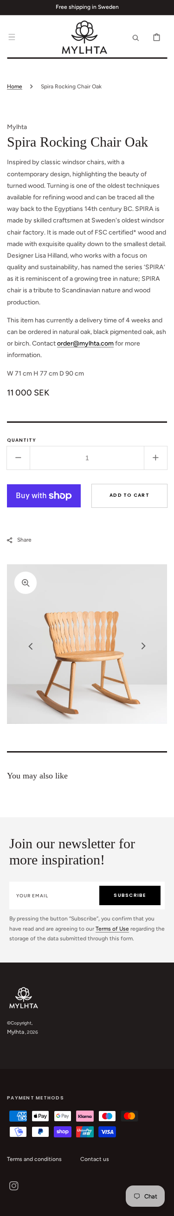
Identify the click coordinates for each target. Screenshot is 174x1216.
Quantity (21, 440)
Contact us (94, 1159)
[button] (11, 37)
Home (14, 86)
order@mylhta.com (85, 343)
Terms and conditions (34, 1159)
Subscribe (130, 895)
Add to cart (129, 495)
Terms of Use (112, 929)
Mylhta (15, 1032)
